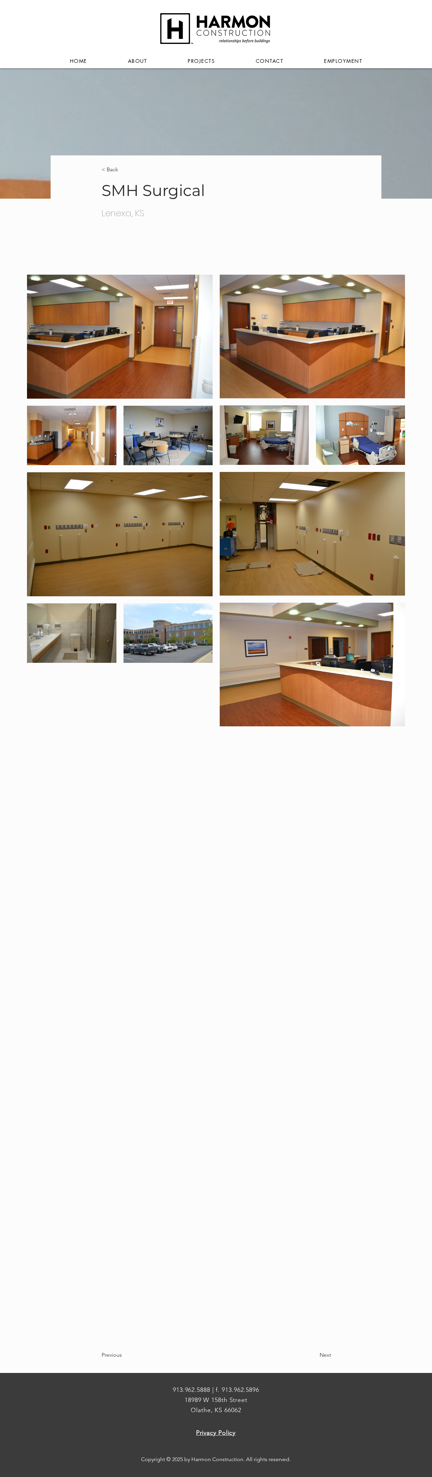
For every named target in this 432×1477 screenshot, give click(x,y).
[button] (137, 61)
